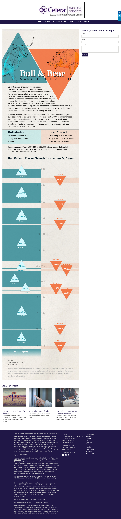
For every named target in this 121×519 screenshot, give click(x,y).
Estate (88, 440)
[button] (39, 22)
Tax (87, 444)
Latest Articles (90, 449)
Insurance (89, 442)
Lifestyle (88, 447)
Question (84, 45)
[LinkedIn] (119, 19)
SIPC (19, 460)
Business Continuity (42, 502)
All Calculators (90, 453)
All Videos (89, 451)
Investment (89, 438)
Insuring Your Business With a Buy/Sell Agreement (66, 412)
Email (83, 39)
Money (88, 446)
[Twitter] (119, 15)
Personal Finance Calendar (39, 411)
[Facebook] (119, 12)
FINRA (16, 460)
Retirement (89, 436)
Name (83, 33)
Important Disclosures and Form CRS (24, 502)
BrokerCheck (55, 433)
